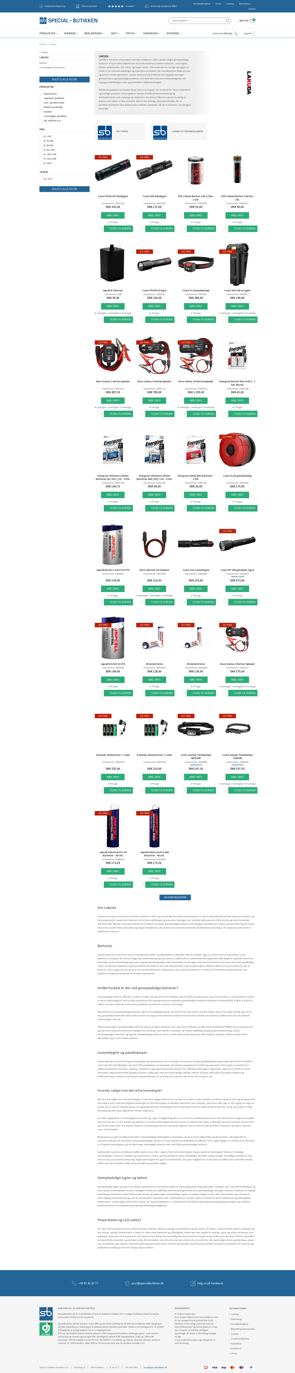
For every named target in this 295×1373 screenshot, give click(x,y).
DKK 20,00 (196, 486)
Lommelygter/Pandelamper (52, 67)
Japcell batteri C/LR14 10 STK (113, 570)
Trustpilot (130, 6)
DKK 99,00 (154, 486)
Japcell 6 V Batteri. (113, 290)
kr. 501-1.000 (49, 149)
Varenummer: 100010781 (196, 203)
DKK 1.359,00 (196, 392)
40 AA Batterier (154, 664)
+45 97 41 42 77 (88, 1283)
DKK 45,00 (113, 298)
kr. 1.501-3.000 (50, 158)
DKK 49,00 (237, 207)
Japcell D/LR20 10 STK (113, 664)
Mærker (69, 33)
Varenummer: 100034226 (154, 859)
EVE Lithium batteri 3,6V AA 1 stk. (237, 198)
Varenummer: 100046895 (196, 762)
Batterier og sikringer (53, 107)
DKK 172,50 (113, 863)
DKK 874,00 (237, 580)
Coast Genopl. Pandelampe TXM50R (237, 756)
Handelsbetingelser (201, 3)
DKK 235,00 (113, 769)
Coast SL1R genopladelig (237, 475)
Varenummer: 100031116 (113, 388)
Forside (42, 44)
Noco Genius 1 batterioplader (113, 381)
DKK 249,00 (237, 298)
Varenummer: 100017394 (113, 482)
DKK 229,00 (154, 298)
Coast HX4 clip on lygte (237, 290)
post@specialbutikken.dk (148, 1283)
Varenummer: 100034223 (154, 667)
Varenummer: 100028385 (196, 573)
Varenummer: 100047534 (113, 762)
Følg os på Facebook (210, 1283)
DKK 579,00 (237, 671)
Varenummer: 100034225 (113, 859)
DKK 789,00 (154, 392)
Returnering (236, 1319)
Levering (230, 3)
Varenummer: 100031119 (154, 388)
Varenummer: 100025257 (154, 294)
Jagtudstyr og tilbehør (54, 98)
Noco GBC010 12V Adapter (154, 570)
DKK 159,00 (196, 580)
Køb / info (113, 215)
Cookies (234, 1334)
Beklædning (93, 33)
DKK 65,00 (237, 392)
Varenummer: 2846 (113, 294)
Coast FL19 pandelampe (195, 290)
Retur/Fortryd (244, 3)
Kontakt (252, 9)
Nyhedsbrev (236, 1343)
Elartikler (48, 111)
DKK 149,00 (113, 671)
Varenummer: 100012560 (154, 203)
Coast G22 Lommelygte (196, 570)
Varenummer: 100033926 (237, 482)
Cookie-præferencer (240, 1338)
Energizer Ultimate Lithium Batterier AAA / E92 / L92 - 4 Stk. (154, 477)
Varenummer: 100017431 (196, 482)
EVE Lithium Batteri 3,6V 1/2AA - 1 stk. (196, 198)
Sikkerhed (150, 33)
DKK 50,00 (196, 207)
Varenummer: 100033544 (237, 573)
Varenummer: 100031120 (196, 388)
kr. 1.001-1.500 (50, 154)
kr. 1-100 (47, 136)
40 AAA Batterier (196, 664)
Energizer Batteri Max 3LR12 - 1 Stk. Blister (237, 383)
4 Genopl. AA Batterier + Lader (113, 755)
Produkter (47, 33)
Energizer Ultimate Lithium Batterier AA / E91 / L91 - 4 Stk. (113, 477)
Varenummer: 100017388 (237, 388)
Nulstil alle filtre (64, 79)
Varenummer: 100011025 (113, 203)
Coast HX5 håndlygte (154, 196)
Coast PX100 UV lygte (154, 290)
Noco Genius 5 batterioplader (154, 381)
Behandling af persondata (243, 1329)
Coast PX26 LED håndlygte (113, 196)
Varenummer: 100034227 (113, 573)
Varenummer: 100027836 (154, 573)
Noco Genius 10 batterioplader (195, 381)
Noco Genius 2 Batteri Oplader (237, 664)
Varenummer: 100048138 (237, 762)
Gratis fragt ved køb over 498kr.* (164, 6)
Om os (218, 3)
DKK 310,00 (154, 580)
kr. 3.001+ (48, 163)
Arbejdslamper (50, 93)
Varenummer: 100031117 (237, 667)
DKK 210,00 (154, 769)
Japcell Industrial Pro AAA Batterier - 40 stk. (154, 854)
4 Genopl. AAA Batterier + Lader (154, 755)
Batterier (43, 63)
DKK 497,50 (113, 392)
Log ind (247, 33)
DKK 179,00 (237, 486)
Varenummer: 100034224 (196, 667)
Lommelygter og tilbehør (55, 116)
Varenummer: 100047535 (154, 762)
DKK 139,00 (113, 580)
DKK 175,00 (154, 207)
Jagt (113, 33)
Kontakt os (236, 1348)
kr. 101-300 (48, 140)
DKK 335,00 (113, 207)
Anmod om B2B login (223, 33)
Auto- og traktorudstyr (54, 102)
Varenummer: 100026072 (237, 294)
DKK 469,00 (196, 298)
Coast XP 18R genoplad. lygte (237, 570)
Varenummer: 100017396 (154, 482)
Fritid (130, 33)
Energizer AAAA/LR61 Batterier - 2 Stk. (196, 477)
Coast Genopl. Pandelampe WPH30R (196, 756)
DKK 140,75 (113, 486)
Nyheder (173, 33)
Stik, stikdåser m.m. (52, 120)
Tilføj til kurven (120, 228)
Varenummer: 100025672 (237, 203)
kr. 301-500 (48, 145)
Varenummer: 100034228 (113, 667)
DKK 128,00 (154, 671)
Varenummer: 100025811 (196, 294)
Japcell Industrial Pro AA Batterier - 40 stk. (113, 854)
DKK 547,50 (196, 769)
